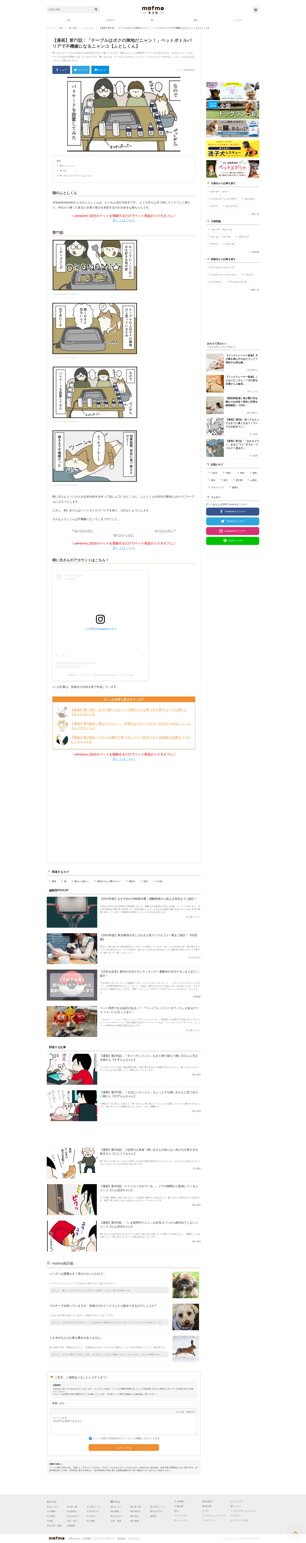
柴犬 (176, 1510)
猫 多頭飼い (207, 1501)
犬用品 (50, 1520)
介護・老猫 (115, 1520)
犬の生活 (90, 1515)
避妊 (213, 480)
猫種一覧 (255, 289)
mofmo (153, 10)
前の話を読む (83, 531)
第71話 (63, 170)
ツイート (83, 69)
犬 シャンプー (181, 1520)
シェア (63, 69)
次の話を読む (164, 531)
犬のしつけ (52, 1506)
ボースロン (250, 198)
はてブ (102, 69)
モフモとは (133, 1538)
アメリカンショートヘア (222, 267)
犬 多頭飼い (179, 1501)
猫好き (132, 881)
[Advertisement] (123, 812)
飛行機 (239, 480)
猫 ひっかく (236, 1505)
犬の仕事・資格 (54, 1525)
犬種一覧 (255, 213)
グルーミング (217, 487)
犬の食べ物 (72, 1506)
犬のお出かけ (73, 1515)
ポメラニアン (232, 206)
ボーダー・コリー (219, 191)
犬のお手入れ (92, 1511)
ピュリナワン (236, 1501)
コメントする (123, 1447)
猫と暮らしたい (157, 1506)
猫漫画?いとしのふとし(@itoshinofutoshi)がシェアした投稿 (100, 675)
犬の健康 (51, 1511)
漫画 (195, 19)
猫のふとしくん (67, 165)
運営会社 (121, 1538)
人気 (68, 19)
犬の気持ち (72, 1511)
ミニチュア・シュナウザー (224, 198)
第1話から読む (123, 535)
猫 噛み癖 (206, 1505)
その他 (159, 881)
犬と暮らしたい (93, 1506)
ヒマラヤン (216, 281)
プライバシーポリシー (104, 1538)
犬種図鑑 (255, 251)
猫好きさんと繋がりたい (109, 881)
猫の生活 (134, 1515)
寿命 (242, 472)
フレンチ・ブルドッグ (221, 229)
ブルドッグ (243, 236)
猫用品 (153, 1515)
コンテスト (238, 19)
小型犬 (214, 472)
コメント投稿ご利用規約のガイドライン (113, 1438)
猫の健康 (114, 1511)
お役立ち (110, 19)
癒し (153, 19)
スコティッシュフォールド (224, 274)
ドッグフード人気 (238, 1520)
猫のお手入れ (156, 1511)
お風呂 (253, 480)
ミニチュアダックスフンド (243, 1510)
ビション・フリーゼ (220, 236)
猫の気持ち (135, 1511)
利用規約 (87, 1538)
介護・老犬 (72, 1520)
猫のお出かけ (116, 1515)
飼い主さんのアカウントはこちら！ (77, 175)
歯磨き (235, 487)
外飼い (229, 472)
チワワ (214, 206)
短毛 (145, 881)
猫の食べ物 (135, 1506)
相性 (255, 472)
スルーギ (230, 243)
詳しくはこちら (124, 220)
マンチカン (235, 1515)
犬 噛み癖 (178, 1505)
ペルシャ (249, 274)
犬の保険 (90, 1520)
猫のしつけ (115, 1506)
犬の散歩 (51, 1515)
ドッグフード (208, 1520)
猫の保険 (134, 1520)
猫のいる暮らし (81, 881)
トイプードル (180, 1515)
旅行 (225, 480)
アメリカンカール (238, 281)
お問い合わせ (74, 1538)
